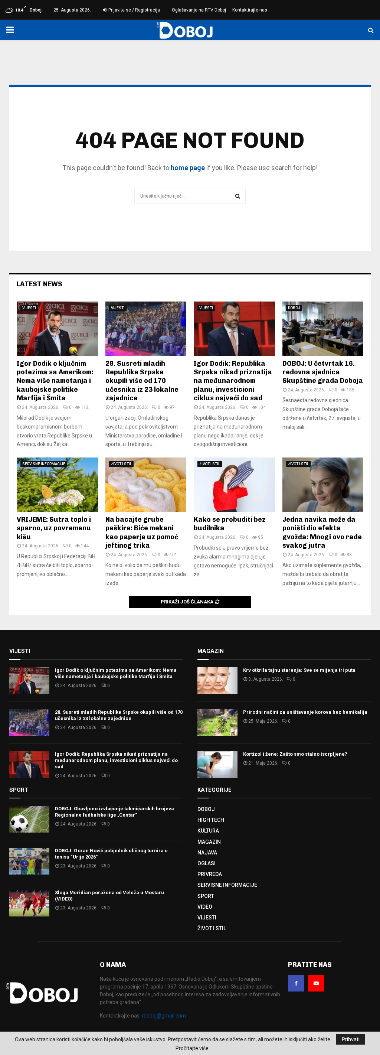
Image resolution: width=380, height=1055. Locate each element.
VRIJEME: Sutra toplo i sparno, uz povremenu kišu (54, 528)
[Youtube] (316, 983)
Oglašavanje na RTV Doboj (199, 10)
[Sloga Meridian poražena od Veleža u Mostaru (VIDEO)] (29, 903)
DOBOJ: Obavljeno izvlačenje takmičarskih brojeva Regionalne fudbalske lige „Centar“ (114, 812)
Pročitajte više (192, 1048)
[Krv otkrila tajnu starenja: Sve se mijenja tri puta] (217, 680)
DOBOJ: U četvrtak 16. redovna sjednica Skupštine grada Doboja (322, 372)
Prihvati (351, 1039)
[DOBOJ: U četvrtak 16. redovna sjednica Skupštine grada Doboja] (323, 329)
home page (188, 168)
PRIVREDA (209, 874)
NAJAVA (207, 853)
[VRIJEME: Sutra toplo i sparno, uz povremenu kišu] (57, 485)
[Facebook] (296, 983)
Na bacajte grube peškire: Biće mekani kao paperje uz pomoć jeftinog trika (141, 532)
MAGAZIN (209, 842)
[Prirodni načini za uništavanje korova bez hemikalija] (217, 722)
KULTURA (208, 831)
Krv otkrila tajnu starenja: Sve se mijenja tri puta (299, 670)
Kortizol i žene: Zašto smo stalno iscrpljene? (295, 754)
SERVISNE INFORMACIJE (43, 464)
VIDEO (204, 907)
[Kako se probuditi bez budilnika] (234, 485)
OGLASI (206, 863)
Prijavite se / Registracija (133, 10)
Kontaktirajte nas (249, 10)
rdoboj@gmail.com (164, 1016)
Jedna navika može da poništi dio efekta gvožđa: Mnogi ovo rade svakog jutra (322, 532)
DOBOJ (294, 308)
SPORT (205, 896)
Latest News (39, 284)
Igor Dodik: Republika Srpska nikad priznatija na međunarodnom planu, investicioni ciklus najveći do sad (233, 381)
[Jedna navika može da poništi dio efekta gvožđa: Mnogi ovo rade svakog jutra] (323, 485)
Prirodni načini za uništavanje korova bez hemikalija (305, 712)
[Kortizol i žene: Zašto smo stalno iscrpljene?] (217, 764)
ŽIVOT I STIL (121, 464)
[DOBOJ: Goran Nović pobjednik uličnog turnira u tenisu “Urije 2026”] (29, 861)
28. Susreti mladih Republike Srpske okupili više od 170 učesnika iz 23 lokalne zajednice (141, 381)
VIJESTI (29, 308)
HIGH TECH (210, 820)
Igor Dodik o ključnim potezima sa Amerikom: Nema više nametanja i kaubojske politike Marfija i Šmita (55, 381)
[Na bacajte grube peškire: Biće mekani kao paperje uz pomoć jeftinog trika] (146, 485)
